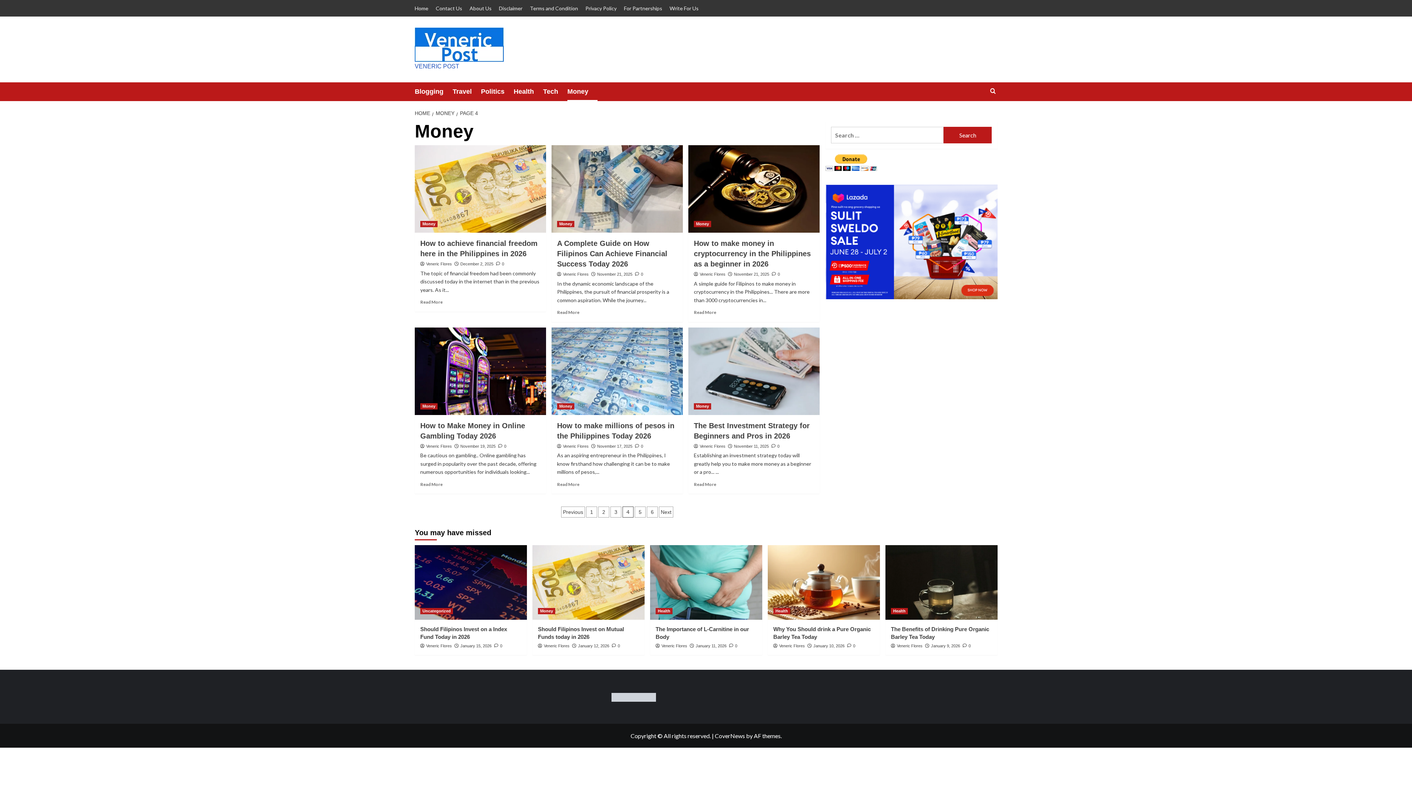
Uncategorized (436, 611)
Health (524, 91)
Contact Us (449, 8)
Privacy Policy (601, 8)
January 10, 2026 (829, 646)
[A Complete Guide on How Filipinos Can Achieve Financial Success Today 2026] (617, 189)
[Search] (993, 91)
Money (577, 91)
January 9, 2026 (945, 646)
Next (666, 512)
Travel (462, 91)
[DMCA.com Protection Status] (633, 696)
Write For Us (684, 8)
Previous (573, 512)
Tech (550, 91)
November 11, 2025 (751, 446)
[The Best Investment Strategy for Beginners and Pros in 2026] (754, 371)
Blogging (429, 91)
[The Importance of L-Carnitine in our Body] (706, 582)
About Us (481, 8)
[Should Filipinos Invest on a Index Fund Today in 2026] (471, 582)
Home (421, 8)
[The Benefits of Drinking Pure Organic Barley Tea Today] (941, 582)
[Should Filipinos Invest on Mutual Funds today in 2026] (588, 582)
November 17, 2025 (614, 446)
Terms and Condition (554, 8)
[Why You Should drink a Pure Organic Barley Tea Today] (824, 582)
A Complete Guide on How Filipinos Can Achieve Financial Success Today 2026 (612, 253)
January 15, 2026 (476, 646)
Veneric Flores (439, 264)
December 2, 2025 (476, 264)
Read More (431, 302)
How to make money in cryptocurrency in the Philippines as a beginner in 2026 (752, 253)
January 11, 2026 (711, 646)
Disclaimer (511, 8)
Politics (492, 91)
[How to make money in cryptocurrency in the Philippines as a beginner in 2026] (754, 189)
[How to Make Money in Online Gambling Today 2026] (480, 371)
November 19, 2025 (478, 446)
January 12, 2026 (593, 646)
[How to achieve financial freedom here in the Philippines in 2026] (480, 189)
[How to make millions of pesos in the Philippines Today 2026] (617, 371)
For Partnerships (643, 8)
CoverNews (730, 735)
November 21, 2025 (614, 274)
